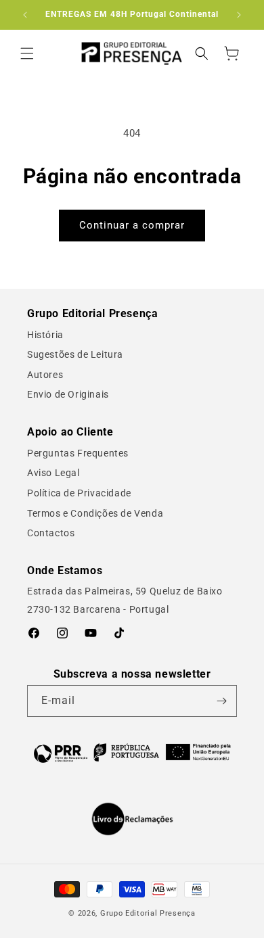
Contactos (50, 532)
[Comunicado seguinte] (239, 15)
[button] (27, 53)
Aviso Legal (53, 472)
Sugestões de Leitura (75, 354)
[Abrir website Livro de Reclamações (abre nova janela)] (132, 819)
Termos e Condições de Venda (95, 513)
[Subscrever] (221, 701)
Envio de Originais (68, 394)
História (45, 334)
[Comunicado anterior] (25, 15)
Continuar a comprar (132, 225)
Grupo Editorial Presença (148, 913)
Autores (45, 374)
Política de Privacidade (79, 493)
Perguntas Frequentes (78, 453)
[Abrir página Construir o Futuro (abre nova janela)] (132, 752)
